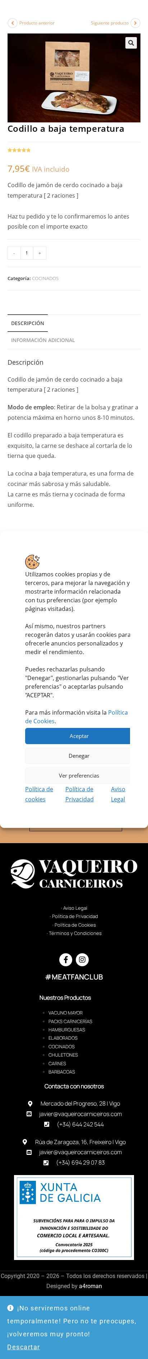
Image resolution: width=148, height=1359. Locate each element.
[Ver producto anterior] (13, 23)
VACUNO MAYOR (65, 1012)
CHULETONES (63, 1055)
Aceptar (79, 735)
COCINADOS (45, 278)
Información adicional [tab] (43, 340)
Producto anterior (37, 23)
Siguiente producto (110, 23)
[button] (131, 43)
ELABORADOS (63, 1038)
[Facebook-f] (65, 959)
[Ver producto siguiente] (135, 23)
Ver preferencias (79, 775)
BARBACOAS (61, 1071)
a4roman (90, 1286)
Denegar (79, 755)
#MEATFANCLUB (74, 977)
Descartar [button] (23, 1347)
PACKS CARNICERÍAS (70, 1021)
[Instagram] (82, 959)
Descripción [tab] (27, 323)
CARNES (57, 1063)
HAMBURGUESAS (66, 1029)
